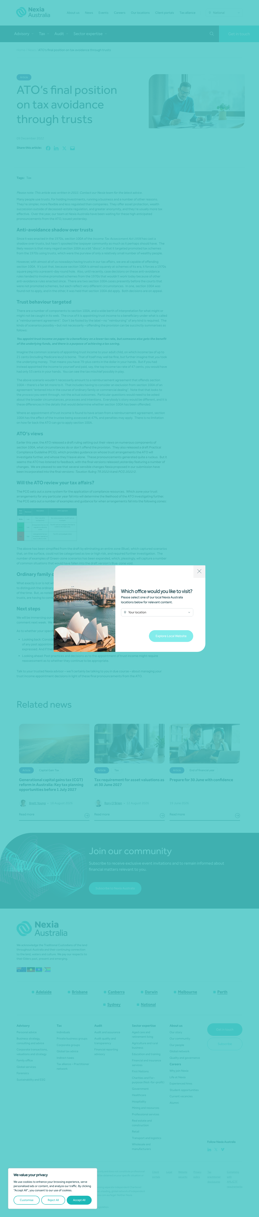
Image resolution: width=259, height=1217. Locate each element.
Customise (26, 1200)
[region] (52, 1188)
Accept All (79, 1200)
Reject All (53, 1200)
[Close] (199, 571)
